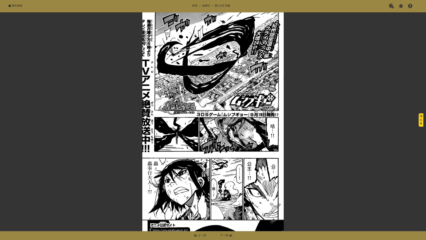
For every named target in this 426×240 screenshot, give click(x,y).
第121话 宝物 (222, 5)
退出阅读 (17, 5)
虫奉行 (206, 5)
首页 (194, 5)
